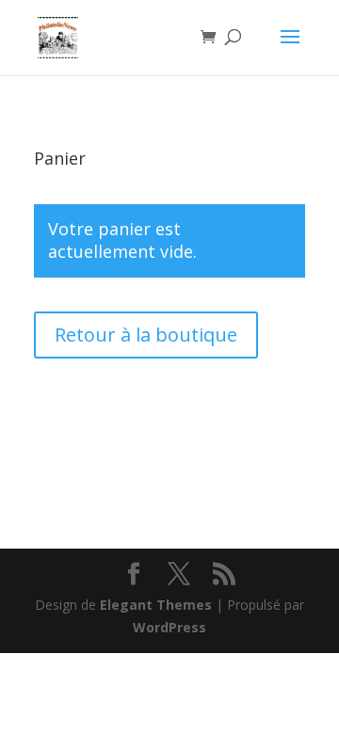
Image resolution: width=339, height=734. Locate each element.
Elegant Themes (156, 605)
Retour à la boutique (146, 334)
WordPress (169, 627)
